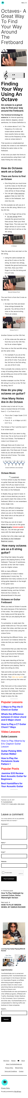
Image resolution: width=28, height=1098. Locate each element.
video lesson (20, 804)
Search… (4, 1009)
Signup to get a (6, 527)
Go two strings (12, 216)
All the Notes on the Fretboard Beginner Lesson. (13, 538)
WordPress (17, 1091)
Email (3, 852)
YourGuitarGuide (7, 802)
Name (3, 842)
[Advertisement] (14, 1038)
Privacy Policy (5, 1088)
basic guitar (13, 804)
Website (3, 861)
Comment (5, 824)
